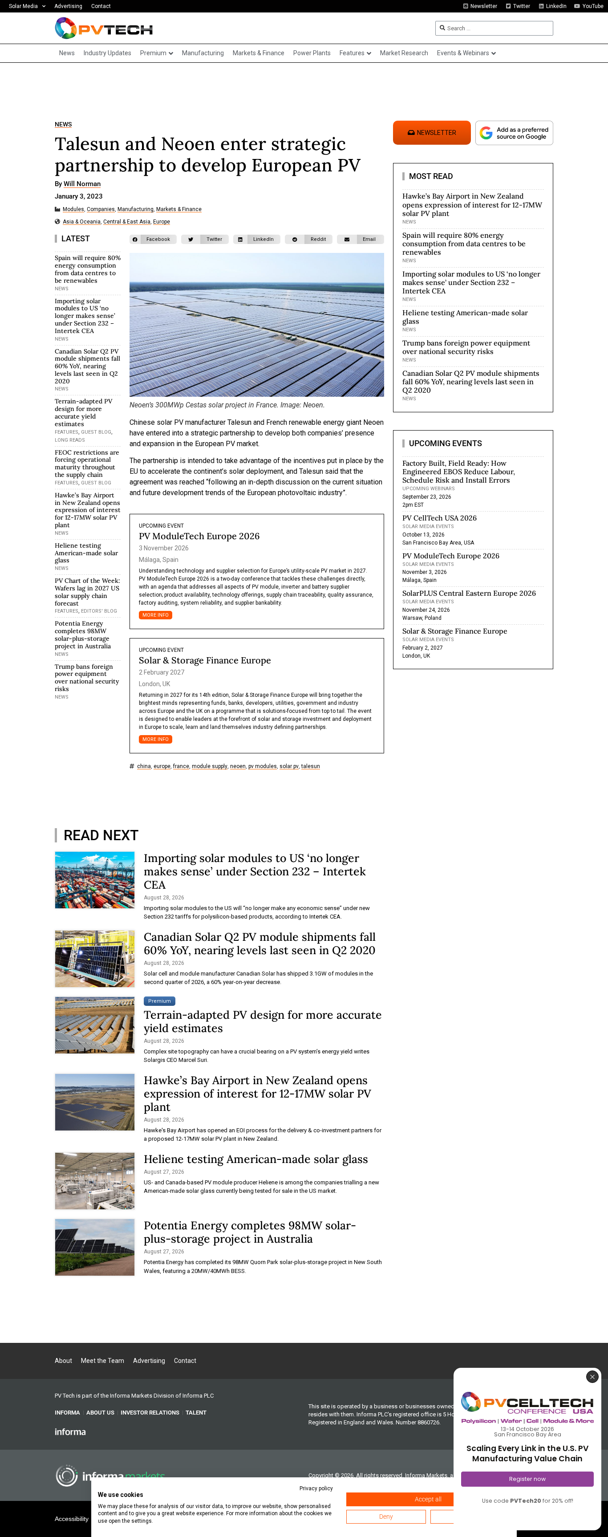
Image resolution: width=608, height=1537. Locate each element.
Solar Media (23, 6)
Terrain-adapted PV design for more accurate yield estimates (83, 412)
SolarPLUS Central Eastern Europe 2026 (469, 593)
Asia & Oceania (82, 222)
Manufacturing (136, 209)
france (181, 766)
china (144, 766)
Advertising (68, 6)
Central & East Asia (126, 222)
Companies (101, 209)
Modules (73, 209)
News (63, 124)
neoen (238, 766)
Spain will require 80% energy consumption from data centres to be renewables (88, 269)
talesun (310, 766)
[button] (153, 239)
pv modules (262, 766)
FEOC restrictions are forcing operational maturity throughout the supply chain (87, 463)
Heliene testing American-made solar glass (86, 553)
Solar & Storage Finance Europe (205, 660)
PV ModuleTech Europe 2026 (199, 535)
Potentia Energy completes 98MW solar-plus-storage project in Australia (83, 634)
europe (162, 766)
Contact (101, 6)
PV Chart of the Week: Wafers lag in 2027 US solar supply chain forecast (87, 592)
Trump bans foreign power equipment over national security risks (87, 678)
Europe (161, 222)
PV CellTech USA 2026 (439, 517)
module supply (209, 766)
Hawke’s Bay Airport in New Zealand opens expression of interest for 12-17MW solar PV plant (88, 510)
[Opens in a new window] (70, 1431)
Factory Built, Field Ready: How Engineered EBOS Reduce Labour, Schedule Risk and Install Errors (458, 471)
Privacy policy (316, 1488)
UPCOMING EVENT (161, 526)
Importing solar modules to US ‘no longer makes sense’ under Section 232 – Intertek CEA (85, 316)
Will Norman (82, 184)
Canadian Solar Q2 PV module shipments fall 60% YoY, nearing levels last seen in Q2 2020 (87, 366)
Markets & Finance (179, 209)
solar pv (289, 766)
